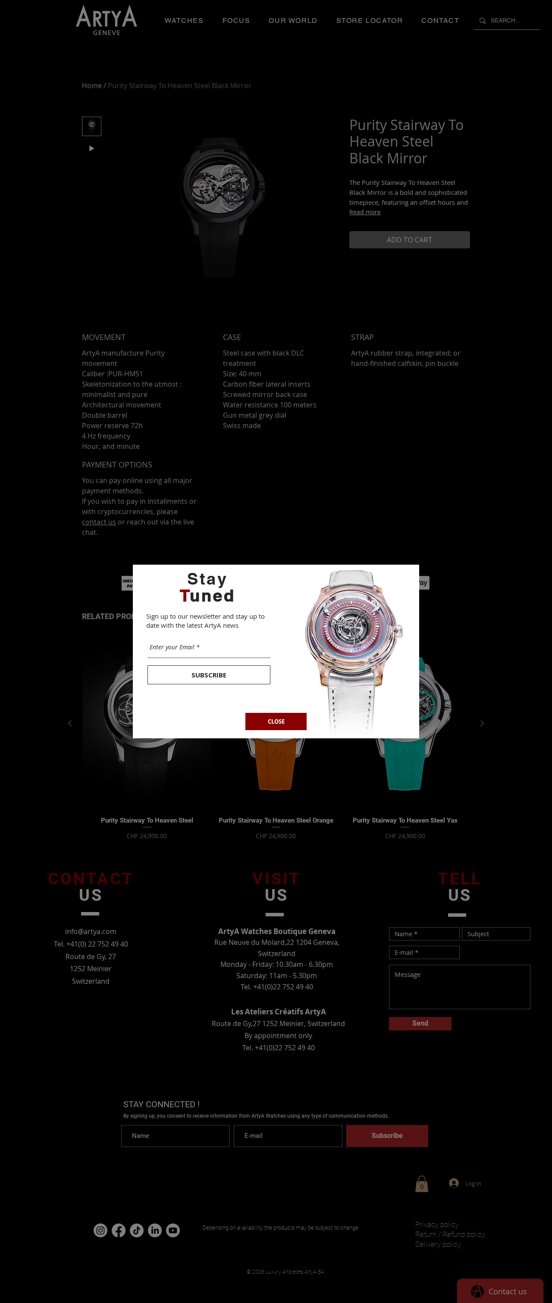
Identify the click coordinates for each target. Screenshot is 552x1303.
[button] (276, 721)
